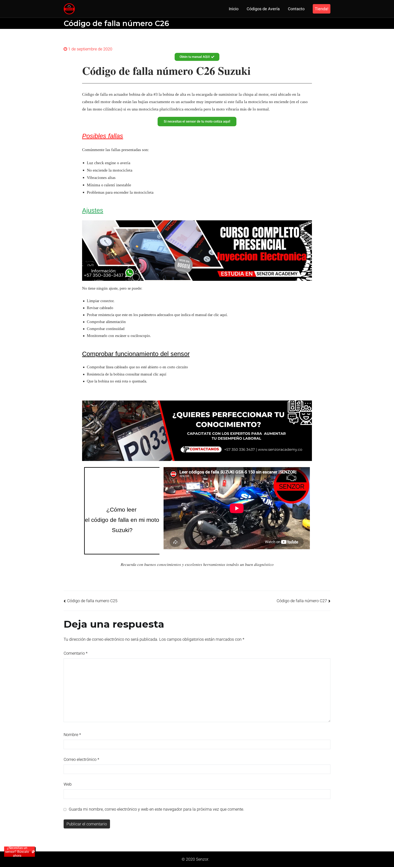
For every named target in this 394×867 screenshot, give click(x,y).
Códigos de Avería (263, 8)
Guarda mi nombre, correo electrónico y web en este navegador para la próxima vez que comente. (156, 809)
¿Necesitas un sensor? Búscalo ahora (17, 852)
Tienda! (321, 8)
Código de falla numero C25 (92, 600)
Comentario (75, 653)
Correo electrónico (81, 759)
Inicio (233, 8)
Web (68, 784)
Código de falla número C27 (302, 600)
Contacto (296, 8)
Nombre (72, 734)
